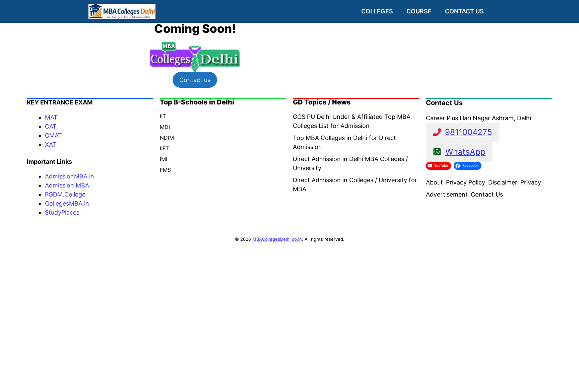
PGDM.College (65, 194)
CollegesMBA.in (67, 203)
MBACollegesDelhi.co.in (277, 239)
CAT (51, 126)
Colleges (377, 11)
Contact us (464, 11)
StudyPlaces (62, 212)
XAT (50, 144)
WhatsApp (465, 152)
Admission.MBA (67, 185)
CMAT (53, 135)
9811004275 (468, 132)
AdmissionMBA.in (69, 176)
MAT (51, 117)
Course (419, 11)
